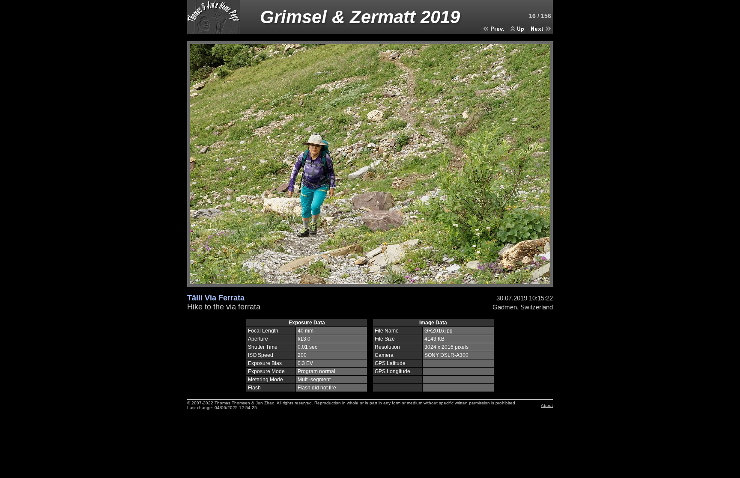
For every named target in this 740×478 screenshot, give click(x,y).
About (547, 405)
